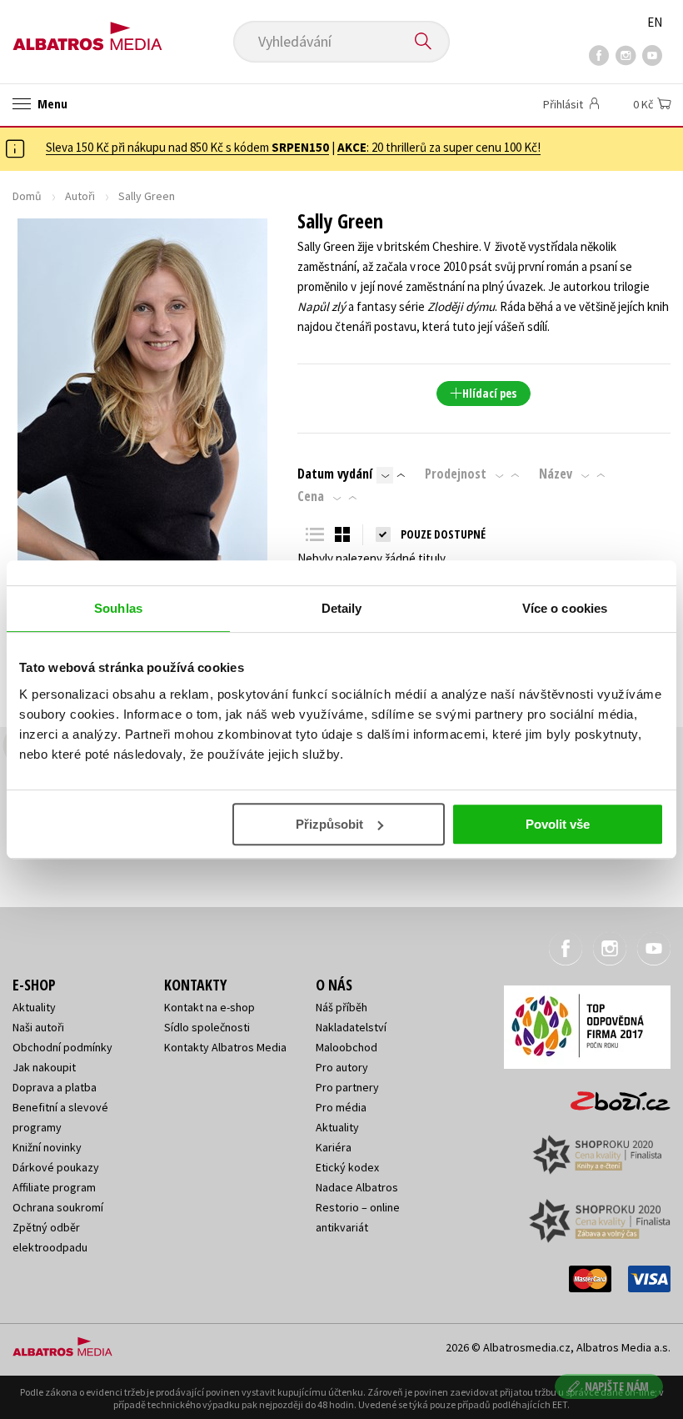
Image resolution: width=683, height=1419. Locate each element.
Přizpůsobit (329, 824)
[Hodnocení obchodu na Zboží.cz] (612, 1095)
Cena (310, 496)
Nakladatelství (351, 1027)
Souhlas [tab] (118, 608)
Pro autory (342, 1067)
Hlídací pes (489, 393)
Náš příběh (341, 1007)
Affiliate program (54, 1187)
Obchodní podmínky (62, 1047)
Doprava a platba (54, 1087)
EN (654, 22)
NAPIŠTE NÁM (617, 1386)
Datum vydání (334, 473)
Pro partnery (347, 1087)
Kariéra (333, 1147)
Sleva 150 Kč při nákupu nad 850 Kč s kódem (187, 147)
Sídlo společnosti (207, 1027)
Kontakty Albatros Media (225, 1047)
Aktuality (34, 1007)
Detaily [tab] (342, 608)
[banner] (87, 30)
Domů (27, 195)
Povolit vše (558, 824)
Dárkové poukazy (55, 1167)
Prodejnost (455, 473)
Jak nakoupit (44, 1067)
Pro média (341, 1107)
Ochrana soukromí (57, 1207)
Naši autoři (38, 1027)
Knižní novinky (47, 1147)
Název (555, 473)
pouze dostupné (443, 534)
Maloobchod (346, 1047)
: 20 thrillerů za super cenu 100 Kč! (439, 147)
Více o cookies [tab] (564, 608)
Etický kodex (347, 1167)
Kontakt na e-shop (209, 1007)
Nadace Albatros (357, 1187)
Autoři (80, 195)
